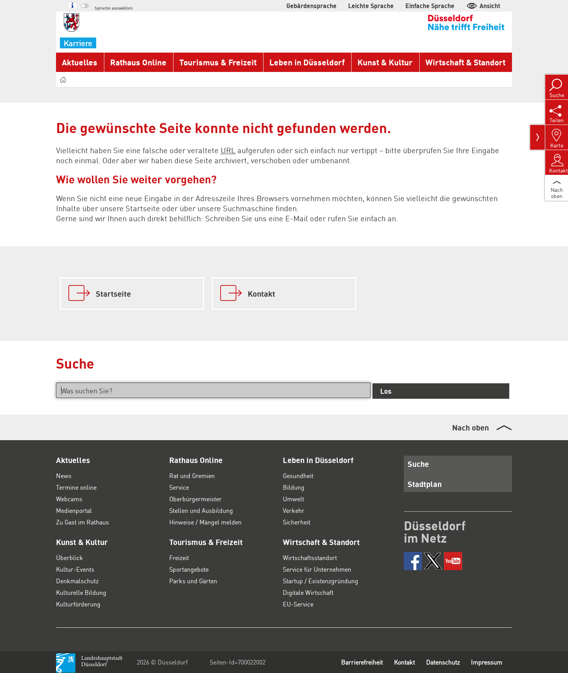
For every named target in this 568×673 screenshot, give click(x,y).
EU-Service (298, 604)
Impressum (486, 662)
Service (179, 487)
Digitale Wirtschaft (308, 592)
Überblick (69, 557)
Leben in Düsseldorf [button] (307, 62)
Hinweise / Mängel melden (205, 522)
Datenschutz (443, 662)
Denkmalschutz (77, 581)
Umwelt (293, 499)
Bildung (293, 487)
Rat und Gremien (192, 475)
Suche (418, 464)
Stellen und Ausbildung (201, 510)
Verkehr (293, 510)
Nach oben (470, 427)
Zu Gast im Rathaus (82, 522)
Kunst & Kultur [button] (385, 62)
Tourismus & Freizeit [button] (218, 62)
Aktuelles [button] (79, 62)
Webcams (69, 499)
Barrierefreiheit (362, 662)
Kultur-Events (75, 569)
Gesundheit (298, 475)
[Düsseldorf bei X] (433, 561)
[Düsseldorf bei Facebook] (413, 561)
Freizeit (179, 557)
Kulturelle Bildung (81, 592)
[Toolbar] (537, 137)
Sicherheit (296, 522)
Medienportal (74, 510)
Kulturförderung (78, 604)
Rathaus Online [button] (138, 62)
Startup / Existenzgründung (320, 581)
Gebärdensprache (311, 6)
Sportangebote (189, 569)
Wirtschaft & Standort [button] (465, 62)
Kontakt (404, 662)
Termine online (76, 487)
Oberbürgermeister (195, 499)
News (63, 475)
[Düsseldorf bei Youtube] (453, 561)
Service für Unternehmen (317, 569)
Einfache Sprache (429, 6)
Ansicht (490, 6)
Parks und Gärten (193, 581)
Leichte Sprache (371, 6)
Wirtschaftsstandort (310, 557)
